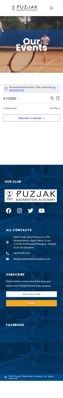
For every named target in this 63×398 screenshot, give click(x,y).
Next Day (54, 108)
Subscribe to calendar (29, 118)
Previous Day (11, 108)
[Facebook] (8, 210)
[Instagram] (19, 210)
